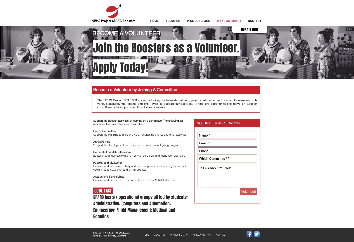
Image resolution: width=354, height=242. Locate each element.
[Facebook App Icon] (249, 234)
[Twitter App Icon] (257, 234)
